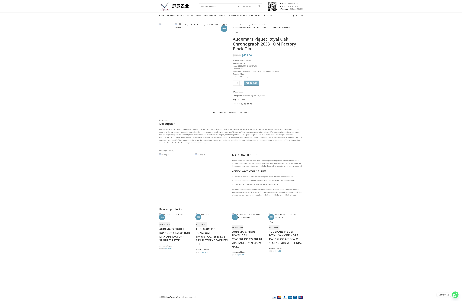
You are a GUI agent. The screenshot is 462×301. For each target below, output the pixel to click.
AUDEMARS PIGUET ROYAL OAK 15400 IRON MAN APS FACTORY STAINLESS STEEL (174, 234)
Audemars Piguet (246, 25)
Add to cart (251, 83)
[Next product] (240, 32)
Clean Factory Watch (173, 297)
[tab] (219, 112)
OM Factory (241, 100)
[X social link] (242, 103)
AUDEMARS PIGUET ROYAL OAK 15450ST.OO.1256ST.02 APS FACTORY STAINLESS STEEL (212, 236)
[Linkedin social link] (248, 103)
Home (235, 25)
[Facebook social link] (239, 103)
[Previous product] (234, 32)
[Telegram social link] (251, 103)
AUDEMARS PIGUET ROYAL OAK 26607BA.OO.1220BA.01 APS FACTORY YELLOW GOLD (247, 239)
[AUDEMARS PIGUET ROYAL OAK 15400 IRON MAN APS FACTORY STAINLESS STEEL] (171, 215)
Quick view (235, 222)
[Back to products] (237, 32)
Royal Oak (259, 25)
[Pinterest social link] (245, 103)
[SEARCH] (259, 6)
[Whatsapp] (455, 294)
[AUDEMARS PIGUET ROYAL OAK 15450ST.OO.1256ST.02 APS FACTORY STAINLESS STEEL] (202, 215)
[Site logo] (174, 6)
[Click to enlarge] (180, 24)
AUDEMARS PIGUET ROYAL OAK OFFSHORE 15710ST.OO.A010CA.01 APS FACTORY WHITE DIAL (285, 237)
